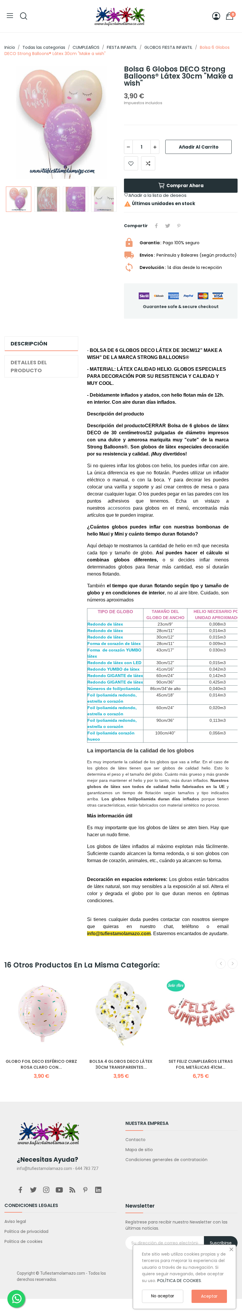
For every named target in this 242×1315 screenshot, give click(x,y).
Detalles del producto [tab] (29, 366)
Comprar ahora (185, 185)
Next (104, 123)
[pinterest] (85, 1190)
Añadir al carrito (198, 147)
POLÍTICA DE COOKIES (179, 1281)
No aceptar (162, 1296)
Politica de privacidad (26, 1231)
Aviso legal (15, 1221)
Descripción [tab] (29, 343)
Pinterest (178, 225)
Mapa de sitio (139, 1150)
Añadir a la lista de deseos (131, 163)
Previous (18, 123)
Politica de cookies (23, 1241)
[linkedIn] (98, 1190)
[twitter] (33, 1190)
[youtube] (59, 1190)
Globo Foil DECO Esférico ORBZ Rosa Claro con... (41, 1064)
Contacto (135, 1140)
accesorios (119, 508)
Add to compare (148, 163)
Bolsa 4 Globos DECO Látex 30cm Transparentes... (121, 1064)
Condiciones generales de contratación (166, 1160)
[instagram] (46, 1190)
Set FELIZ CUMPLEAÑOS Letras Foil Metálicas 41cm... (201, 1064)
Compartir (156, 225)
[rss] (72, 1190)
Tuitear (167, 225)
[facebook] (20, 1190)
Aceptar (209, 1296)
